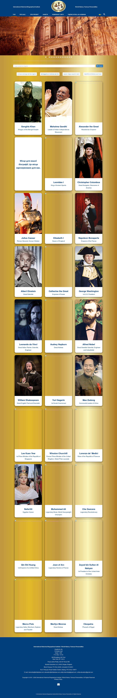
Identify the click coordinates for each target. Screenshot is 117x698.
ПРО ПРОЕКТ (34, 14)
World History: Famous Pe (61, 694)
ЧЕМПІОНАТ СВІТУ (58, 14)
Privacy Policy (58, 679)
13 (67, 57)
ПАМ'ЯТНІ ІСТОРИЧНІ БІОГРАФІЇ (92, 74)
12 (65, 57)
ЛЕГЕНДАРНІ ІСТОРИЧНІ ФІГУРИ (50, 74)
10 (62, 57)
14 (69, 57)
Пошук (100, 66)
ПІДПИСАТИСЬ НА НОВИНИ (77, 14)
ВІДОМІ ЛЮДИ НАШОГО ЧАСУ (71, 74)
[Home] (58, 6)
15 (71, 57)
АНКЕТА (45, 14)
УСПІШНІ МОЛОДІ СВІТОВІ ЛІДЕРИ (26, 74)
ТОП (14, 14)
